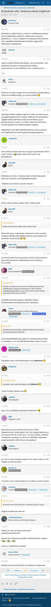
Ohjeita (4, 600)
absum (5, 15)
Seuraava (33, 570)
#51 (48, 321)
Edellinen (17, 570)
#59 (48, 526)
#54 (48, 406)
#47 (48, 199)
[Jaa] (44, 29)
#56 (48, 455)
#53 (48, 376)
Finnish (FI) (11, 594)
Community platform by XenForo (21, 605)
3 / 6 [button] (25, 570)
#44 (48, 110)
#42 (48, 59)
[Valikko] (3, 2)
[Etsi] (48, 2)
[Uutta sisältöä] (43, 2)
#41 (48, 29)
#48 (48, 218)
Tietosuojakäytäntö (39, 598)
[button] (2, 594)
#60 (48, 561)
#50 (48, 278)
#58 (48, 496)
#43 (48, 88)
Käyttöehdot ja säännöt (21, 598)
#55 (48, 426)
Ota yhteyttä (6, 598)
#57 (48, 477)
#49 (48, 253)
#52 (48, 356)
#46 (48, 172)
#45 (48, 147)
